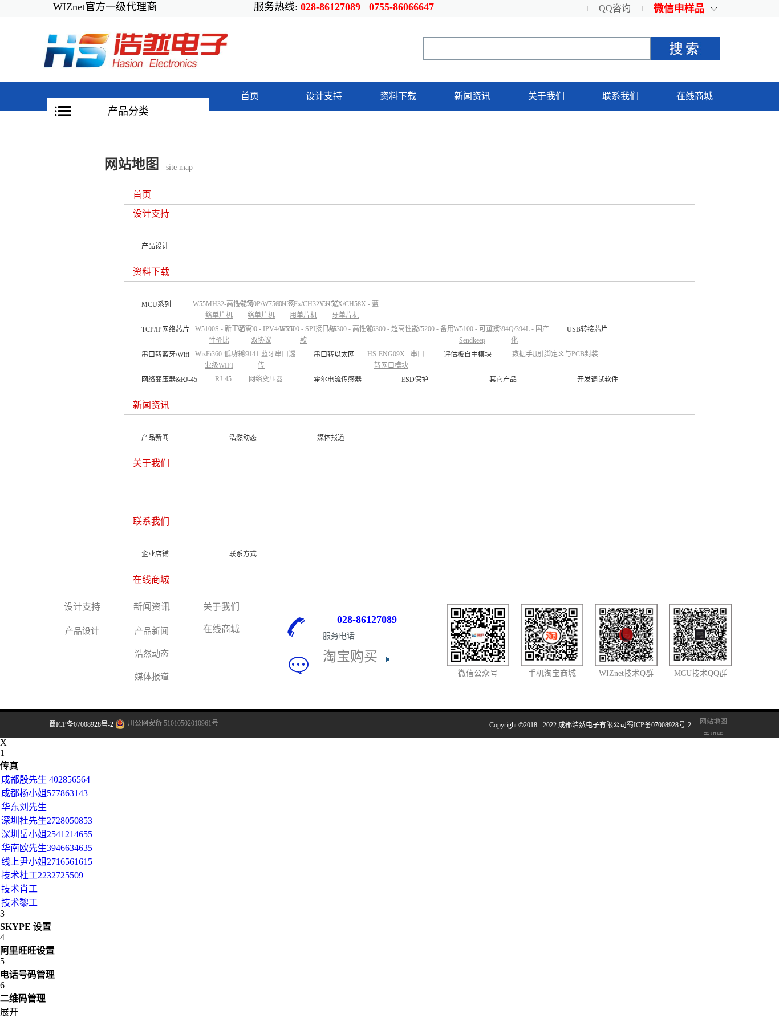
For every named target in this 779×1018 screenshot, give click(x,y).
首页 (250, 96)
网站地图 (711, 722)
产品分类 (128, 111)
